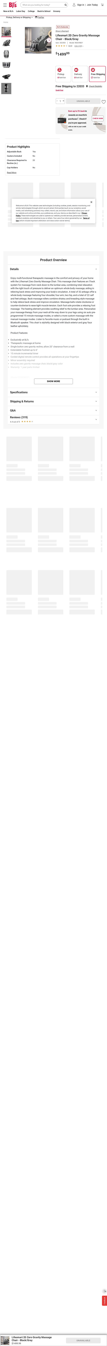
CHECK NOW (98, 118)
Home (5, 22)
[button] (95, 86)
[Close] (91, 202)
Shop (62, 31)
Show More (53, 381)
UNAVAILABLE (83, 101)
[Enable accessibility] (104, 1291)
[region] (53, 211)
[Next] (49, 40)
